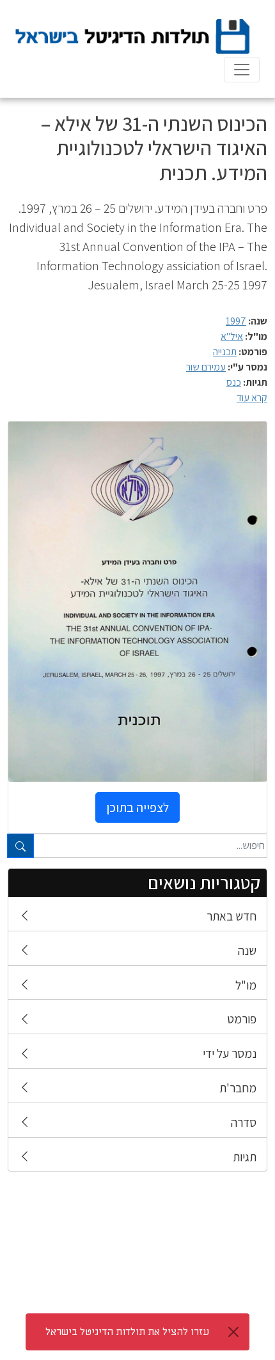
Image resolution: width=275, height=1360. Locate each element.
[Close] (233, 1332)
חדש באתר (231, 916)
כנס (233, 382)
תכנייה (225, 351)
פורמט (241, 1019)
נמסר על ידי (229, 1053)
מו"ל (245, 985)
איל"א (232, 336)
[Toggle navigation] (242, 69)
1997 (236, 321)
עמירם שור (206, 367)
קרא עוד (252, 397)
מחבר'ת (237, 1088)
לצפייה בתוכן (137, 807)
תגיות (244, 1157)
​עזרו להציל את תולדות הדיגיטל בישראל (127, 1332)
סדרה (243, 1122)
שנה (247, 950)
